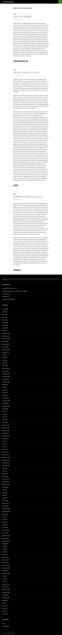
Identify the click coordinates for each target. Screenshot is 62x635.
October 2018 (5, 403)
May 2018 (4, 417)
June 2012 (4, 578)
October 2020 (5, 352)
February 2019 (5, 398)
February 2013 (5, 560)
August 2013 (5, 543)
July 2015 (4, 489)
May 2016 (4, 471)
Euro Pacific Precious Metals (33, 36)
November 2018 (6, 400)
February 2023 (5, 336)
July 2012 (4, 576)
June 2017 (4, 444)
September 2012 (6, 573)
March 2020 (5, 365)
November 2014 (6, 511)
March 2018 (5, 422)
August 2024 (5, 328)
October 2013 (5, 538)
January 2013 (5, 562)
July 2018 (4, 411)
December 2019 (6, 373)
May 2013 (4, 551)
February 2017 (5, 454)
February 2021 (5, 344)
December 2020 (6, 349)
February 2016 (5, 479)
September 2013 (6, 541)
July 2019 (4, 387)
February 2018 (5, 425)
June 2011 (4, 605)
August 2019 (5, 384)
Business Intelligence (27, 196)
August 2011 (5, 600)
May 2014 (4, 522)
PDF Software (22, 16)
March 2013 (5, 557)
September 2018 (6, 406)
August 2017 (5, 438)
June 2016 (4, 468)
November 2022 (6, 338)
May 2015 (4, 495)
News (14, 14)
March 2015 (5, 500)
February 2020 (5, 368)
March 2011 (5, 613)
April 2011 (4, 611)
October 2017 (5, 433)
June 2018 (4, 414)
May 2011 (4, 608)
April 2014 (4, 524)
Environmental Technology (8, 299)
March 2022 (5, 341)
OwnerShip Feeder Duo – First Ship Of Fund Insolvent (14, 291)
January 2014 (5, 533)
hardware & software (19, 61)
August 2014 (5, 514)
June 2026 (4, 314)
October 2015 (5, 481)
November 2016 (6, 460)
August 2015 (5, 487)
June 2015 (4, 492)
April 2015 (4, 498)
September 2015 (6, 484)
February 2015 (5, 503)
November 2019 (6, 376)
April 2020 (4, 363)
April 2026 (4, 319)
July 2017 (4, 441)
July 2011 (4, 603)
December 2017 (6, 427)
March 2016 (5, 476)
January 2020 (5, 371)
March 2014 (5, 527)
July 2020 (4, 355)
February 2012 (5, 584)
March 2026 (5, 322)
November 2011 (6, 592)
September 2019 (6, 382)
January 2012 (5, 587)
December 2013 (6, 535)
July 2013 (4, 546)
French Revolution (26, 72)
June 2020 (4, 357)
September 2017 (6, 435)
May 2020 (4, 360)
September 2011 (6, 597)
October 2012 (5, 570)
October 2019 (5, 379)
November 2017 (6, 430)
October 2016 (5, 462)
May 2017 (4, 446)
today (15, 185)
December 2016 (6, 457)
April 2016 (4, 473)
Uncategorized (5, 626)
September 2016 (6, 465)
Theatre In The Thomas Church (9, 288)
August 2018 (5, 408)
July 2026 (4, 311)
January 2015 (5, 506)
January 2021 (5, 346)
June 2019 (4, 390)
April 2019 (4, 395)
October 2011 (5, 595)
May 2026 (4, 317)
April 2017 (4, 449)
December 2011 (6, 589)
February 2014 (5, 530)
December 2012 (6, 565)
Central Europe (5, 294)
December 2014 (6, 508)
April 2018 (4, 419)
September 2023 (6, 333)
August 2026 (5, 309)
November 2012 (6, 568)
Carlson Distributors (8, 2)
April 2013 (4, 554)
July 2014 (4, 516)
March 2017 (5, 452)
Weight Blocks (5, 296)
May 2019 (4, 392)
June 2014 (4, 519)
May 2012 (4, 581)
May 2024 (4, 330)
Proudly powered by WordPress (8, 633)
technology (17, 270)
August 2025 (5, 325)
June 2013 (4, 549)
